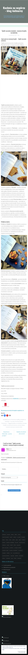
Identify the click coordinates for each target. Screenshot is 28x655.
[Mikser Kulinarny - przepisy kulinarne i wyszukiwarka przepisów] (8, 610)
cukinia (14, 537)
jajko (20, 539)
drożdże (23, 537)
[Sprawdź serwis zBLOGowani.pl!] (6, 643)
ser (11, 553)
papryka (18, 545)
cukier (11, 537)
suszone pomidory (5, 555)
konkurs (23, 539)
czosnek (18, 537)
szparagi (12, 555)
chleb (16, 534)
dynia (7, 539)
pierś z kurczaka (5, 547)
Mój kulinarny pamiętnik (9, 567)
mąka (8, 545)
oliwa (15, 545)
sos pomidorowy (16, 553)
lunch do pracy (22, 542)
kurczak (16, 542)
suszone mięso (21, 425)
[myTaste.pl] (5, 637)
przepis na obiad (18, 547)
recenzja (3, 553)
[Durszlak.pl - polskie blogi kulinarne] (5, 640)
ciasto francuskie (5, 537)
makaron (4, 545)
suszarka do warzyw (12, 425)
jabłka (13, 539)
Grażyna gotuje (7, 565)
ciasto (19, 534)
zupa (12, 558)
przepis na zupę (5, 550)
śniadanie (19, 558)
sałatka (8, 553)
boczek (8, 534)
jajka (17, 539)
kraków (3, 542)
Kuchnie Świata (19, 421)
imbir (10, 539)
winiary (3, 558)
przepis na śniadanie (13, 550)
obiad (11, 545)
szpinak (16, 555)
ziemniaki (8, 558)
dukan (3, 539)
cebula (12, 534)
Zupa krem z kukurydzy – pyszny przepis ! (7, 433)
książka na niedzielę (17, 423)
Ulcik (18, 35)
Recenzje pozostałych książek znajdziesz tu (12, 410)
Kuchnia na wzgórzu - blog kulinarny (14, 9)
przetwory (20, 550)
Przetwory (4, 423)
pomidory (11, 547)
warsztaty (21, 555)
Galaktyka (16, 398)
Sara (7, 449)
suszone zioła (18, 427)
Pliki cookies (6, 576)
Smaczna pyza (6, 569)
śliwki (15, 558)
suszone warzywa (10, 427)
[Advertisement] (14, 89)
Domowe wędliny (15, 419)
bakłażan (4, 534)
